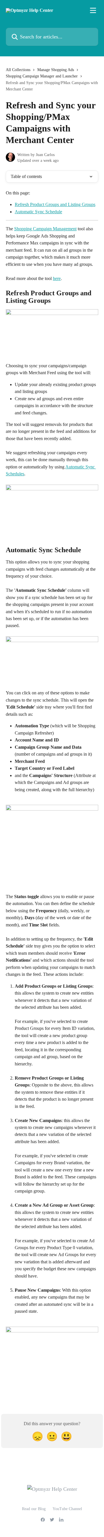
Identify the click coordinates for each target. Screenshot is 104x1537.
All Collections (18, 70)
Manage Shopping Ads (55, 70)
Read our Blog (34, 1509)
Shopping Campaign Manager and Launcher (42, 76)
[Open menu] (93, 10)
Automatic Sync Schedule (38, 211)
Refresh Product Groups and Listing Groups (55, 204)
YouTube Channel (67, 1509)
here (57, 278)
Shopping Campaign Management (45, 228)
